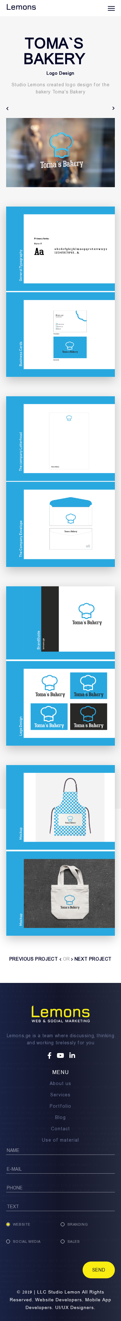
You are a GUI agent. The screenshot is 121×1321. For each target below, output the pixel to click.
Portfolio (60, 1106)
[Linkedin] (72, 1056)
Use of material (60, 1140)
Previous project (34, 959)
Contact (60, 1128)
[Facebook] (50, 1056)
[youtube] (61, 1056)
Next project (92, 959)
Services (60, 1094)
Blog (60, 1117)
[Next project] (113, 108)
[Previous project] (7, 108)
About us (60, 1083)
